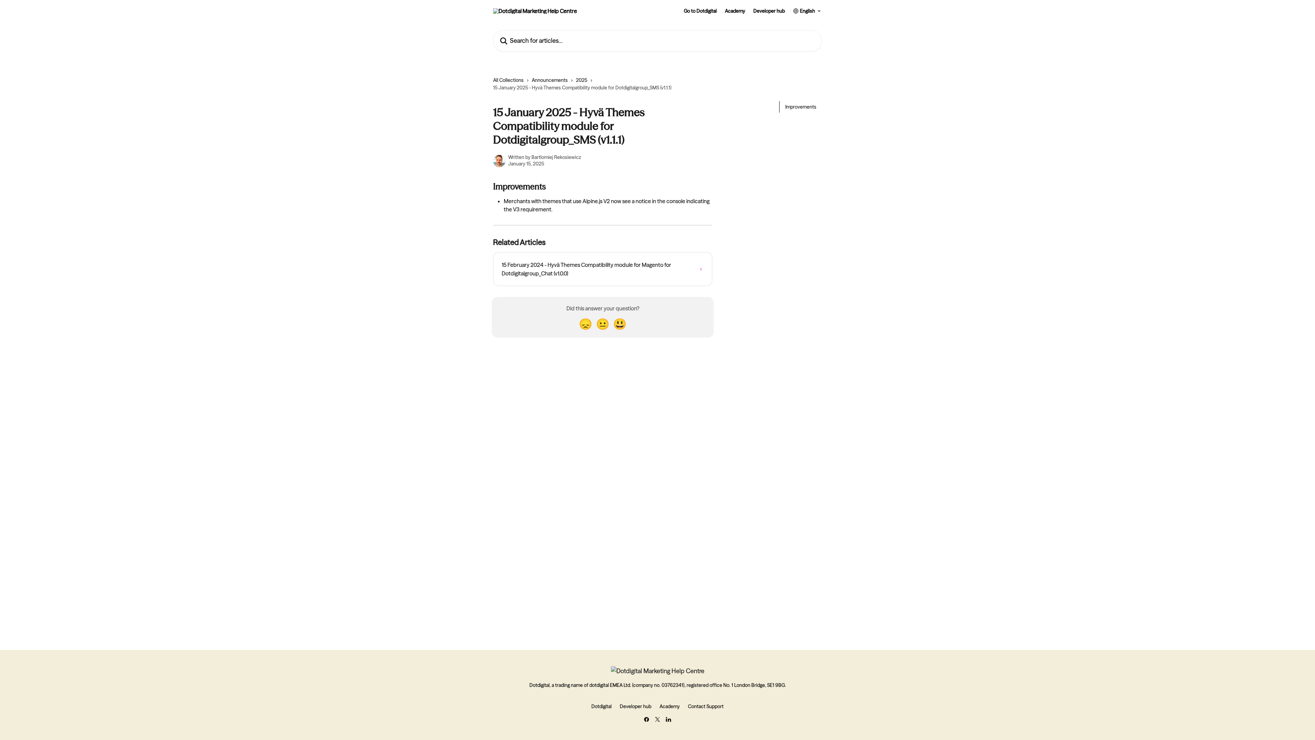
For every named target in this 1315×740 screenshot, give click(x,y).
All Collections (508, 80)
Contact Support (706, 706)
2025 (581, 80)
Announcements (550, 80)
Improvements (800, 107)
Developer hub (769, 11)
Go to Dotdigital (700, 11)
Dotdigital (601, 706)
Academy (735, 11)
